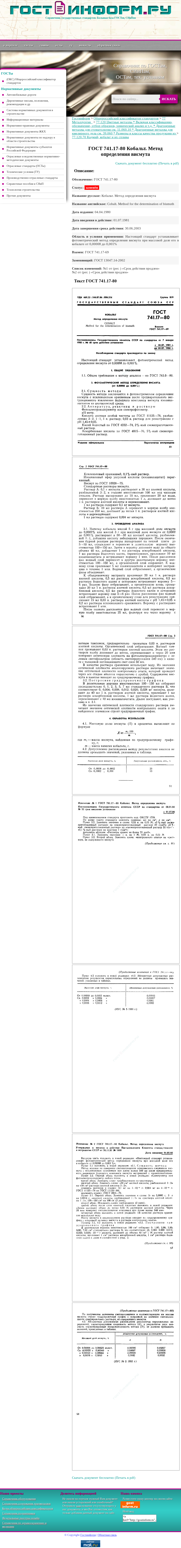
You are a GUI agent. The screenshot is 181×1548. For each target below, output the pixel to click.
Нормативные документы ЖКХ (26, 131)
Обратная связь (109, 45)
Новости (85, 45)
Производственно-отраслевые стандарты (32, 177)
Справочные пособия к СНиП (25, 183)
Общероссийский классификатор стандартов (126, 118)
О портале (10, 45)
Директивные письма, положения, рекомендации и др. (28, 102)
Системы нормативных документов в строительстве (30, 111)
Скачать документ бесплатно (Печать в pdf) (147, 163)
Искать (169, 99)
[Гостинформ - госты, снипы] (90, 13)
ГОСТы (28, 45)
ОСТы (59, 45)
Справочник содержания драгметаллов (26, 1503)
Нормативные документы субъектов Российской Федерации (29, 148)
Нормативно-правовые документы (28, 125)
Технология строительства (23, 189)
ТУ (71, 45)
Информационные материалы (25, 119)
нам (78, 1505)
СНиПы (44, 45)
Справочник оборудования (19, 1498)
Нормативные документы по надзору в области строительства (31, 139)
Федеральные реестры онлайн (21, 1518)
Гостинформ (81, 118)
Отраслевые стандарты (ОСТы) (26, 166)
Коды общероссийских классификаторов (27, 1508)
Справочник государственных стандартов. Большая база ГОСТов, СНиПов (90, 17)
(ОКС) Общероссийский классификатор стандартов (31, 81)
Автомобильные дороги (21, 94)
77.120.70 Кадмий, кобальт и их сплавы (100, 137)
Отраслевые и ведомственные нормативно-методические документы (33, 158)
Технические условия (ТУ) (23, 171)
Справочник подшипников (18, 1513)
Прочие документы (19, 195)
